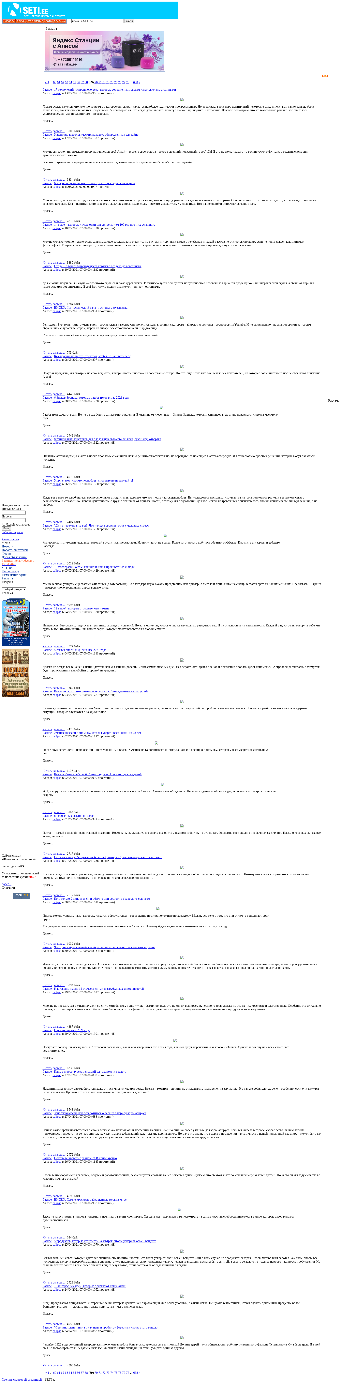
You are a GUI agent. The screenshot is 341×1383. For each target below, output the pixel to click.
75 (115, 82)
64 (70, 82)
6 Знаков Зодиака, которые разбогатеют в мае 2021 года (91, 397)
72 (104, 82)
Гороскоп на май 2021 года (72, 1030)
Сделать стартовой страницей (22, 1379)
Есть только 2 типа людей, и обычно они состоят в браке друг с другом (102, 898)
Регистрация (10, 539)
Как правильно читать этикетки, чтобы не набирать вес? (92, 356)
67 (82, 82)
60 (54, 82)
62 (62, 82)
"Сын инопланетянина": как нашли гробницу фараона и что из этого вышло (105, 1327)
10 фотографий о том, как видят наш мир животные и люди (94, 567)
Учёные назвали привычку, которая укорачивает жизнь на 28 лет (97, 732)
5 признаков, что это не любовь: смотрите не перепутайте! (93, 480)
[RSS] (325, 76)
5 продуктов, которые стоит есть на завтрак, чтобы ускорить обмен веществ (105, 1241)
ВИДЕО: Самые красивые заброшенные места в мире (90, 1199)
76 (119, 82)
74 (111, 82)
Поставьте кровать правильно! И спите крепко (85, 1158)
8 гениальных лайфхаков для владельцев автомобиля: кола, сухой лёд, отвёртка (107, 439)
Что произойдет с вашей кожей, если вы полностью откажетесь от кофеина (104, 947)
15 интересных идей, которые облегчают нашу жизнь (90, 1286)
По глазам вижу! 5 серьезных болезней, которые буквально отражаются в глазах (108, 857)
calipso (57, 93)
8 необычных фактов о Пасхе (74, 815)
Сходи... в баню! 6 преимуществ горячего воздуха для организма (97, 266)
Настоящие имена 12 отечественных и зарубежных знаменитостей (99, 988)
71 (100, 82)
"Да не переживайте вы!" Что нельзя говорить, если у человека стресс (101, 525)
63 (66, 82)
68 (86, 82)
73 (108, 82)
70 (96, 82)
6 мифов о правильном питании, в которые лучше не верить (94, 183)
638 (135, 82)
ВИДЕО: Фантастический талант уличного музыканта (90, 307)
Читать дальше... (54, 131)
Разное (47, 89)
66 (78, 82)
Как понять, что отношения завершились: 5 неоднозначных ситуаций (101, 691)
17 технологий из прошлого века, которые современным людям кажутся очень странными (115, 89)
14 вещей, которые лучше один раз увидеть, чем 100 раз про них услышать (104, 224)
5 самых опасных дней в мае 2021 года (80, 650)
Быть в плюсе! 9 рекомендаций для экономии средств (90, 1071)
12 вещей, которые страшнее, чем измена (81, 608)
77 (123, 82)
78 (127, 82)
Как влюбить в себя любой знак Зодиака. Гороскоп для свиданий (98, 774)
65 (74, 82)
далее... (6, 884)
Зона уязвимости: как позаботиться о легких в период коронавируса (100, 1113)
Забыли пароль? (12, 532)
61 (58, 82)
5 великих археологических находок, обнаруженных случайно (96, 134)
